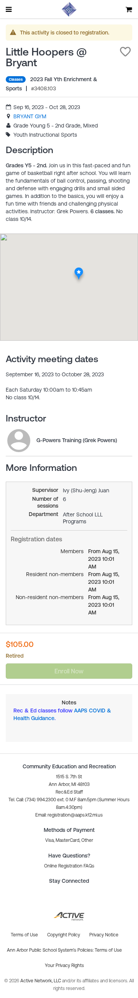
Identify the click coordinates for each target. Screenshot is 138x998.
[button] (125, 51)
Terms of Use (108, 950)
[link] (29, 116)
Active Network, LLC (41, 980)
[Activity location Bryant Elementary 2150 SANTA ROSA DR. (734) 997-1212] (79, 270)
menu (9, 9)
